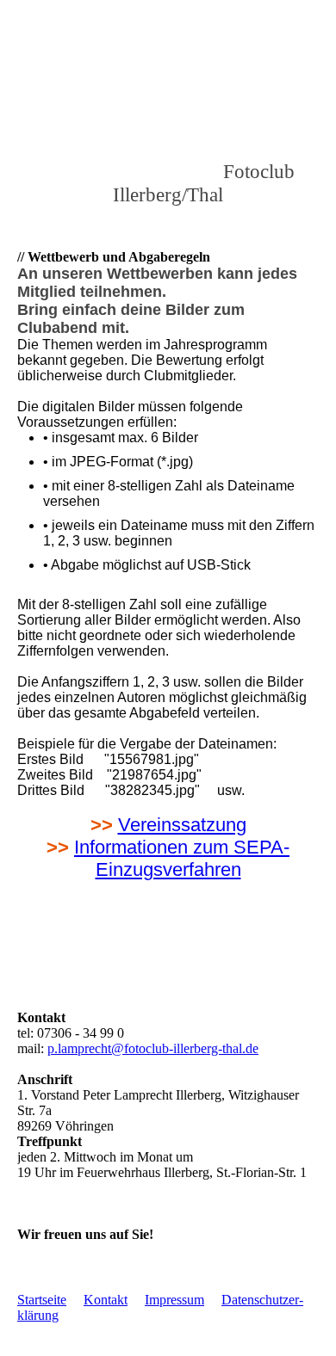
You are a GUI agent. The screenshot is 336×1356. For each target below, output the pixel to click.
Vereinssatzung (182, 824)
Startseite (41, 1299)
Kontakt (106, 1299)
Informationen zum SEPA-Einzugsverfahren (181, 858)
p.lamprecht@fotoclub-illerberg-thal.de (152, 1048)
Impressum (174, 1299)
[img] (168, 107)
